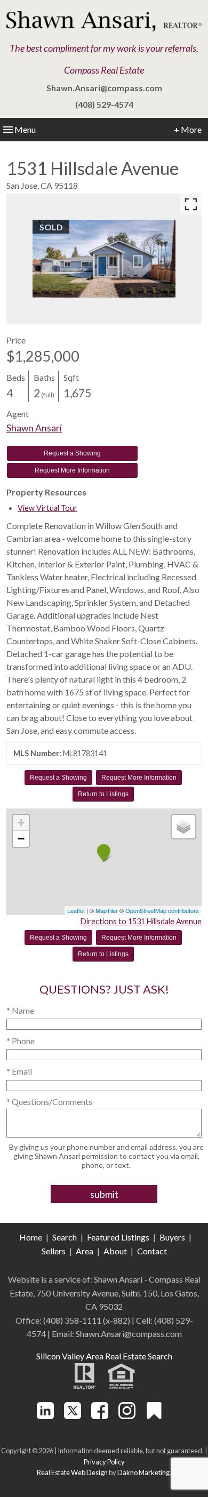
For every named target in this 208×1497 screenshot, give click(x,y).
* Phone (20, 1041)
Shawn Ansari (34, 428)
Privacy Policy (104, 1462)
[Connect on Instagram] (126, 1416)
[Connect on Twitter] (72, 1416)
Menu (25, 129)
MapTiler (106, 910)
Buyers (172, 1237)
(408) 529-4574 (104, 104)
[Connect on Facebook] (99, 1416)
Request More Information (72, 470)
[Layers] (183, 826)
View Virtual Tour (47, 508)
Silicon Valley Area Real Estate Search (104, 1356)
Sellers (54, 1251)
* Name (20, 1010)
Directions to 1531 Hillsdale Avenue (141, 921)
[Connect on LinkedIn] (45, 1416)
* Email (19, 1071)
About (115, 1251)
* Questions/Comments (49, 1101)
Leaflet (76, 910)
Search (64, 1237)
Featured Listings (118, 1237)
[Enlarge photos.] (191, 204)
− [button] (21, 838)
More (188, 129)
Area (84, 1251)
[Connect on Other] (154, 1416)
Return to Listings (103, 794)
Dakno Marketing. (144, 1472)
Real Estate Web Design (72, 1472)
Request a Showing (72, 453)
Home (30, 1237)
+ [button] (21, 822)
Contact (152, 1251)
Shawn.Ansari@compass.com (104, 88)
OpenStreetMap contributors (162, 910)
